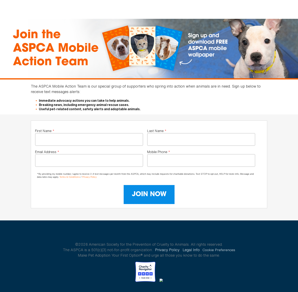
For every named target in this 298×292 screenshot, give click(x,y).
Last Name (156, 131)
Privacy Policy (89, 177)
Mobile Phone (158, 152)
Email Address (47, 152)
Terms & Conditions (69, 177)
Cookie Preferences (219, 250)
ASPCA (149, 230)
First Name (44, 131)
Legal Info (191, 249)
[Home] (27, 9)
